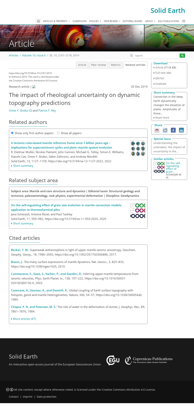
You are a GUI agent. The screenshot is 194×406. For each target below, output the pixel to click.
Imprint (27, 396)
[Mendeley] (157, 130)
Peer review (98, 65)
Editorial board (132, 21)
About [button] (149, 21)
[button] (131, 55)
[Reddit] (165, 130)
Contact (14, 396)
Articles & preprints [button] (55, 21)
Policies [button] (94, 21)
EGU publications (168, 21)
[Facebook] (173, 130)
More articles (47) (24, 319)
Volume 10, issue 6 (34, 55)
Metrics (115, 65)
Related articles (135, 65)
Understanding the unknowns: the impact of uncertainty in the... (169, 147)
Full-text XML (163, 73)
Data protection (46, 396)
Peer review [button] (111, 21)
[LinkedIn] (181, 130)
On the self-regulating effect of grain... (173, 167)
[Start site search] (182, 56)
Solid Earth (168, 10)
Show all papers (71, 133)
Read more (162, 117)
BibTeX (159, 78)
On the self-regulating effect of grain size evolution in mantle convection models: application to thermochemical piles (66, 207)
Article (82, 65)
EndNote (160, 84)
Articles (13, 55)
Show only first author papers (34, 133)
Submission (79, 21)
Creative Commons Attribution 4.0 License (128, 389)
